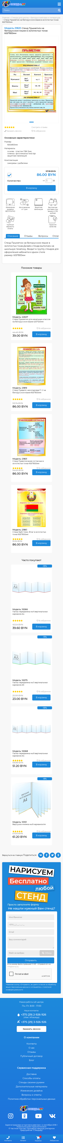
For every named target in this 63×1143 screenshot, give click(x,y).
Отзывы (28, 236)
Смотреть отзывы (39, 127)
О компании (31, 1037)
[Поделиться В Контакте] (40, 855)
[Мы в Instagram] (10, 1116)
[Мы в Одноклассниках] (24, 1116)
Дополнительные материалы (31, 1086)
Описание (12, 236)
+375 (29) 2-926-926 (33, 1014)
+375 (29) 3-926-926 (33, 1022)
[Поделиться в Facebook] (46, 855)
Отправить (31, 960)
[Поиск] (59, 10)
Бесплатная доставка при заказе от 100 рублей (52, 210)
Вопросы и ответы (31, 1095)
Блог (31, 1060)
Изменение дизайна (31, 1090)
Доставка (31, 1074)
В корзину (41, 334)
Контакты (32, 1043)
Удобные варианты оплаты (10, 227)
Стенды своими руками (31, 1082)
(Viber (26, 1017)
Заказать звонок (14, 131)
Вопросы (43, 236)
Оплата (56, 236)
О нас (32, 1048)
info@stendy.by (13, 967)
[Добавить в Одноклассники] (58, 855)
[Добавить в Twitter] (52, 855)
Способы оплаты (31, 1078)
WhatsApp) (34, 1017)
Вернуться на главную (12, 855)
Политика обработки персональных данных (31, 1099)
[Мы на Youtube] (38, 1116)
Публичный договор (31, 1056)
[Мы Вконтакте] (52, 1116)
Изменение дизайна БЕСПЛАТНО (10, 209)
